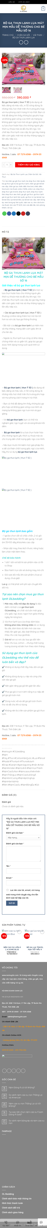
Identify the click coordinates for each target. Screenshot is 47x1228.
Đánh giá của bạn (15, 833)
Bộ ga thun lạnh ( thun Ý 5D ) (19, 290)
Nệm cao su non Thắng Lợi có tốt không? (25, 1104)
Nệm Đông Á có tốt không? (22, 1087)
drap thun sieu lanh (12, 194)
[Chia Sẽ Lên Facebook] (9, 213)
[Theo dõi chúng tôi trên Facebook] (31, 2)
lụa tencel (37, 197)
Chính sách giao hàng (12, 1212)
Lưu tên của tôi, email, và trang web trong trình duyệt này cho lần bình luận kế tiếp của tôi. (23, 894)
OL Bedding (8, 1194)
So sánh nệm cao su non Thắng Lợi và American (25, 1096)
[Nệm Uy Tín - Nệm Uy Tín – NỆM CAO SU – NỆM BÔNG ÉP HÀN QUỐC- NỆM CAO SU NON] (23, 8)
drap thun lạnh (24, 192)
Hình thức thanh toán (12, 1203)
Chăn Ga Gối (23, 35)
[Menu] (3, 8)
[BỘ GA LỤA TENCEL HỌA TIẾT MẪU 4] (35, 937)
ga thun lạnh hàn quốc (16, 197)
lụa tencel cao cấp (29, 200)
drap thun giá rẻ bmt (10, 192)
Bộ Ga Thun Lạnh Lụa (24, 37)
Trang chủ (8, 35)
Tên (8, 866)
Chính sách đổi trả (11, 1207)
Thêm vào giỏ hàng (29, 164)
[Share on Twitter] (14, 213)
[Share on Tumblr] (28, 213)
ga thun (30, 194)
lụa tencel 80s (16, 200)
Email (9, 878)
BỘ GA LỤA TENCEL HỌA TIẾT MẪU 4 (35, 948)
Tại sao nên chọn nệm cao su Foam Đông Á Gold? (26, 1113)
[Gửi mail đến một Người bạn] (18, 213)
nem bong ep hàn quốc (14, 202)
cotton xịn (32, 189)
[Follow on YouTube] (39, 2)
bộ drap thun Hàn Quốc (35, 181)
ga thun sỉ (29, 197)
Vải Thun (37, 35)
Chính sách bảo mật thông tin (16, 1198)
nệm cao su (28, 202)
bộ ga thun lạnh (22, 184)
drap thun (40, 189)
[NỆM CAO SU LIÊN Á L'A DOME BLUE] (12, 937)
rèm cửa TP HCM (16, 205)
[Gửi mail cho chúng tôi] (36, 2)
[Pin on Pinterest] (23, 213)
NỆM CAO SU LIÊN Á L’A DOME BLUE (12, 948)
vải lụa (9, 208)
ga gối (23, 194)
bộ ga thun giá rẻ (9, 184)
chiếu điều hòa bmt (26, 186)
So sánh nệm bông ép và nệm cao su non (26, 1121)
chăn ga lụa (13, 186)
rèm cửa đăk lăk (29, 205)
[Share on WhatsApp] (4, 213)
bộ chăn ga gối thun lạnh (15, 181)
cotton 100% (22, 189)
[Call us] (18, 1071)
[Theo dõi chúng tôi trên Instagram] (34, 2)
